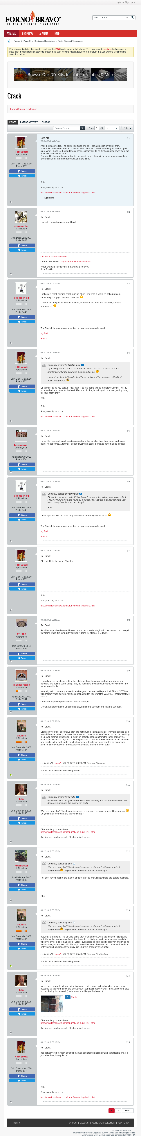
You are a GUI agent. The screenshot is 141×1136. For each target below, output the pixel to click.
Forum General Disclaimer (23, 109)
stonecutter (21, 225)
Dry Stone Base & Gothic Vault (76, 261)
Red (15, 1123)
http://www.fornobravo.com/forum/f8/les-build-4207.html (68, 832)
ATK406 (21, 634)
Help (57, 34)
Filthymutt (21, 151)
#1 (128, 137)
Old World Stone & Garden (54, 256)
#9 (128, 670)
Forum (17, 41)
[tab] (12, 122)
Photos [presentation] (46, 122)
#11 (128, 785)
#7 (128, 551)
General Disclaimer (103, 1123)
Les (21, 798)
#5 (128, 431)
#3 (128, 283)
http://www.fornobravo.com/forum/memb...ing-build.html (68, 192)
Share (24, 171)
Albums (43, 34)
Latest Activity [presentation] (29, 122)
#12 (128, 851)
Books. (44, 338)
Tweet (23, 175)
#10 (128, 721)
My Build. (45, 333)
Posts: (19, 166)
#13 (128, 910)
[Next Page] (116, 128)
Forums (11, 34)
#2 (128, 212)
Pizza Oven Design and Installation (39, 41)
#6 (128, 481)
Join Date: (16, 163)
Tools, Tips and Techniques (70, 41)
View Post (82, 365)
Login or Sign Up (124, 2)
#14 (128, 975)
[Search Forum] (132, 17)
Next (127, 1110)
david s (21, 735)
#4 (128, 353)
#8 (128, 620)
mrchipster (21, 865)
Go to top (124, 1123)
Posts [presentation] (12, 122)
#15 (128, 1042)
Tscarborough (21, 684)
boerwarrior (21, 444)
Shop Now (27, 34)
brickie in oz (21, 297)
